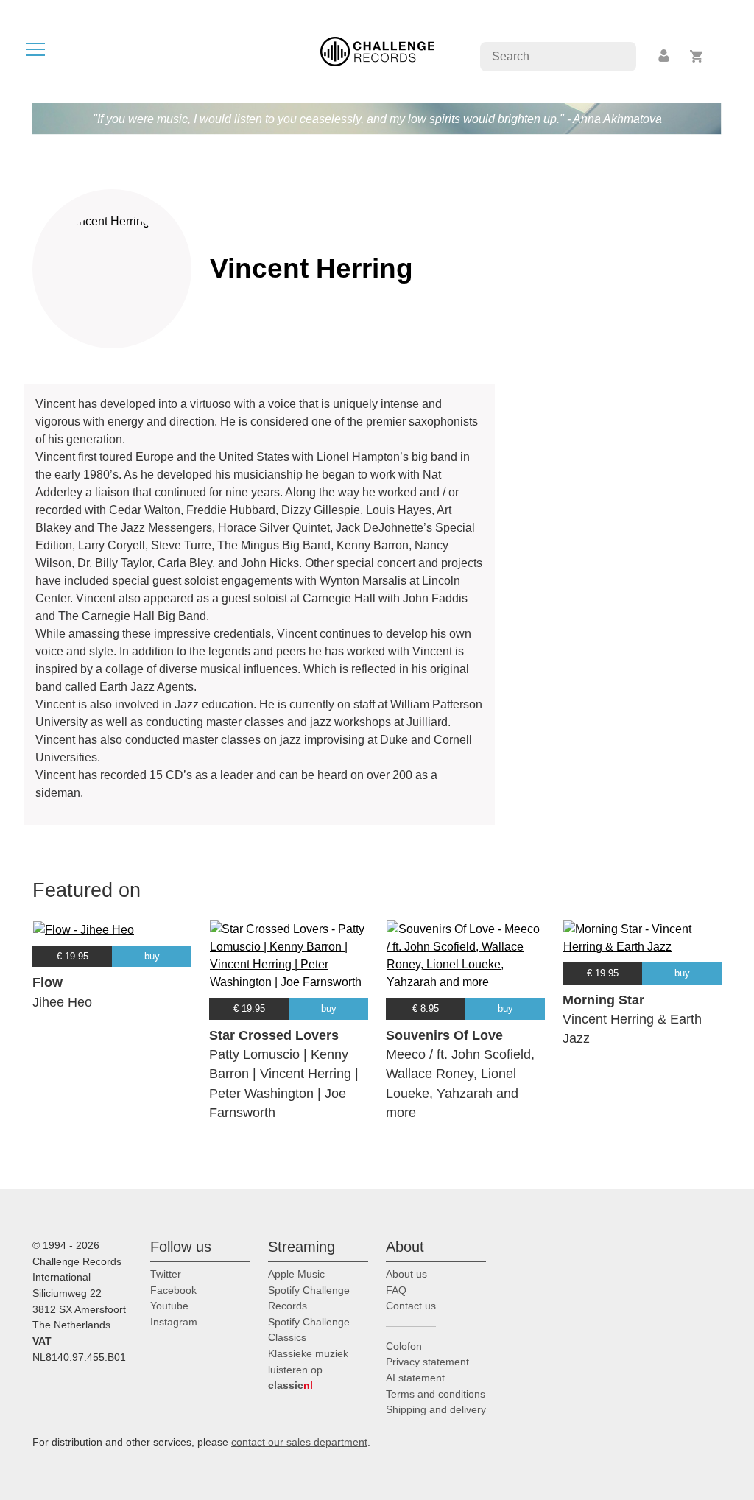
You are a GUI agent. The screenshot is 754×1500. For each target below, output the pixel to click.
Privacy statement (427, 1361)
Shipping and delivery (436, 1409)
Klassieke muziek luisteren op (308, 1369)
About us (406, 1274)
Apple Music (296, 1274)
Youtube (169, 1305)
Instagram (173, 1322)
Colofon (404, 1346)
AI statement (415, 1378)
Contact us (411, 1305)
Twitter (165, 1274)
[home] (377, 50)
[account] (665, 56)
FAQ (396, 1290)
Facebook (173, 1290)
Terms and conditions (435, 1394)
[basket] (697, 56)
